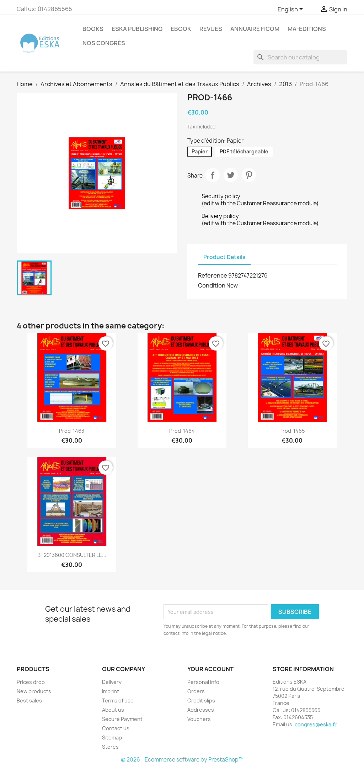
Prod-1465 (292, 430)
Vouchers (199, 719)
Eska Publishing (137, 29)
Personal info (203, 682)
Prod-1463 (71, 430)
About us (113, 709)
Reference (212, 275)
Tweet (231, 175)
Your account (210, 669)
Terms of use (118, 700)
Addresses (200, 709)
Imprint (110, 691)
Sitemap (112, 737)
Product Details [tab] (224, 257)
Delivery (112, 682)
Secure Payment (122, 719)
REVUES (210, 29)
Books (92, 29)
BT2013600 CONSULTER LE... (71, 555)
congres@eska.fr (316, 724)
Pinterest (249, 175)
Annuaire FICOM (254, 29)
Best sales (29, 700)
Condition (211, 285)
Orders (196, 691)
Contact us (115, 728)
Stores (110, 746)
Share (212, 175)
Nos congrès (103, 43)
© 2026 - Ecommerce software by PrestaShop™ (182, 759)
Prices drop (31, 682)
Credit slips (201, 700)
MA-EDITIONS (307, 29)
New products (34, 691)
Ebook (181, 29)
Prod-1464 (182, 430)
